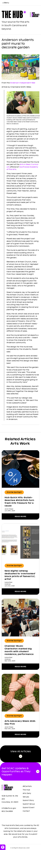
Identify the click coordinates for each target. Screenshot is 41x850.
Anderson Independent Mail (22, 83)
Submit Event (28, 808)
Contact (26, 811)
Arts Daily (27, 793)
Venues (26, 797)
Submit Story (28, 800)
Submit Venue (29, 804)
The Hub (26, 790)
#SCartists (27, 786)
